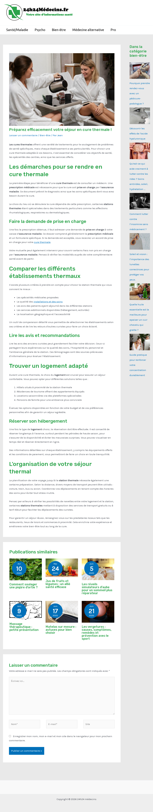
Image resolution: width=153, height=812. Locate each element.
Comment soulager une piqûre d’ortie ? (23, 585)
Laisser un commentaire (23, 135)
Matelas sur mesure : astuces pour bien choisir (61, 629)
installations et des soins (48, 301)
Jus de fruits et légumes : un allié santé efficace (58, 584)
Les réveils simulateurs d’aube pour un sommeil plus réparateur (97, 588)
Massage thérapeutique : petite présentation (24, 627)
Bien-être (45, 135)
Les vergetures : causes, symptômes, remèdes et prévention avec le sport (96, 632)
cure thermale (42, 242)
